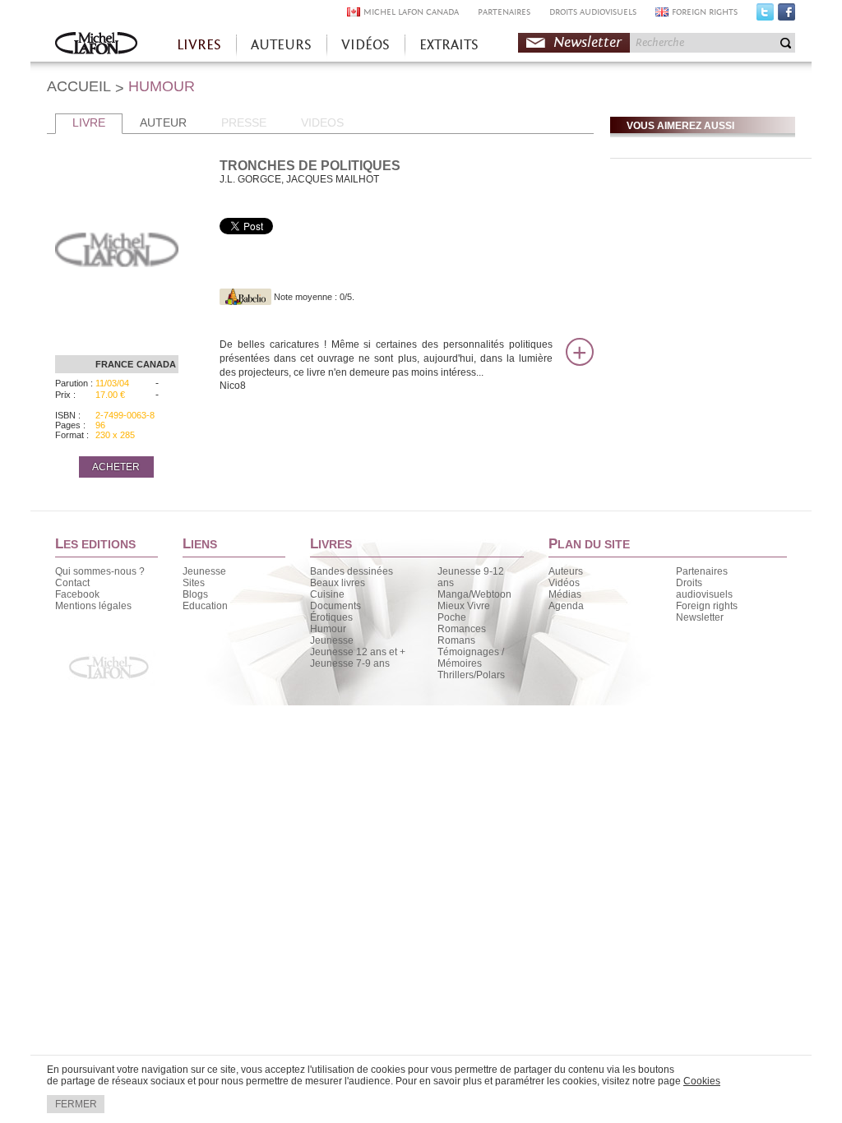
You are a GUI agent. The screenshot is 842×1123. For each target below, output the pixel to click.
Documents (335, 606)
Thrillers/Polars (471, 675)
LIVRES (199, 44)
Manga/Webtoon (474, 594)
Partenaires (702, 571)
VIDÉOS (365, 44)
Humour (328, 629)
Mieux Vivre (463, 606)
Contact (72, 583)
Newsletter (587, 42)
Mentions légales (93, 606)
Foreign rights (707, 606)
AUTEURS (281, 44)
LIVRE (88, 122)
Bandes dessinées (351, 571)
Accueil (96, 45)
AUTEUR (163, 122)
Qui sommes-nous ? (100, 571)
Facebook (786, 15)
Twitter (765, 15)
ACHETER (116, 467)
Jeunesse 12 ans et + (357, 652)
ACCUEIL (79, 86)
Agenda (566, 606)
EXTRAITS (449, 44)
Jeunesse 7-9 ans (350, 663)
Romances (461, 629)
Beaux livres (337, 583)
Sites (194, 583)
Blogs (195, 594)
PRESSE (243, 122)
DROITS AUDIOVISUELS (592, 12)
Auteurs (565, 571)
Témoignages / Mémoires (470, 657)
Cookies (701, 1081)
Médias (564, 594)
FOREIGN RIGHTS (705, 12)
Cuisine (327, 594)
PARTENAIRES (504, 12)
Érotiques (331, 617)
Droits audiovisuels (704, 588)
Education (205, 606)
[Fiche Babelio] (245, 297)
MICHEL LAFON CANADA (411, 12)
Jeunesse (204, 571)
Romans (456, 640)
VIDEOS (322, 122)
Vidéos (564, 583)
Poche (451, 617)
